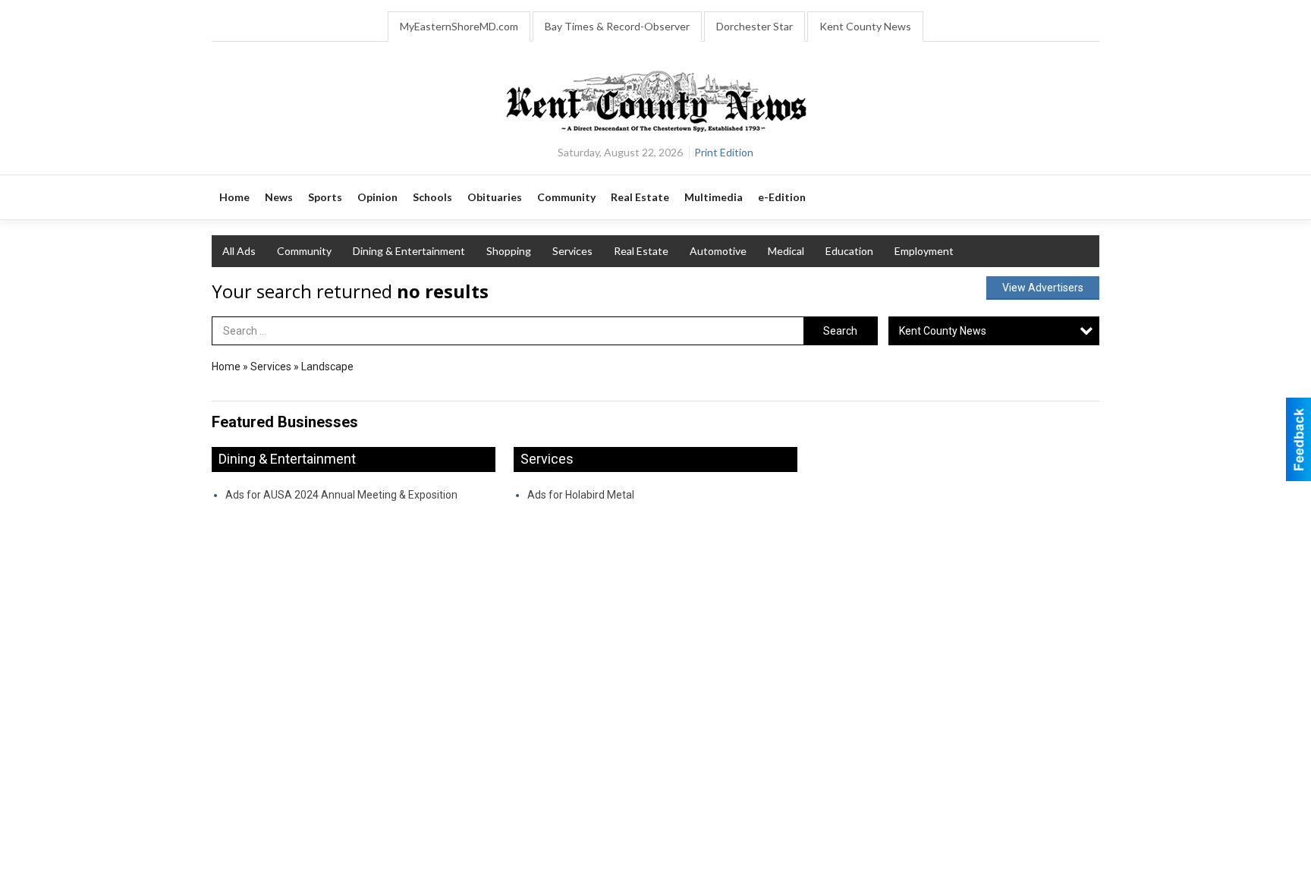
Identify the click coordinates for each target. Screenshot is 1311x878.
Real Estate (641, 250)
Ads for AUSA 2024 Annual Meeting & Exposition (341, 495)
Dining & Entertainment (409, 250)
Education (849, 250)
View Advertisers (1042, 288)
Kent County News (865, 26)
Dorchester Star (754, 26)
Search (840, 331)
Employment (924, 250)
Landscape (327, 366)
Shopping (508, 250)
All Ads (239, 250)
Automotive (718, 250)
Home (226, 366)
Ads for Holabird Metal (580, 495)
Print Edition (723, 152)
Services (572, 250)
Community (304, 250)
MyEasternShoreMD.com (459, 26)
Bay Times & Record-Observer (617, 26)
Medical (786, 250)
